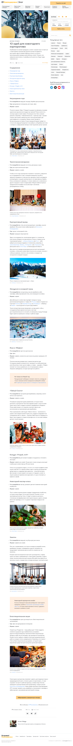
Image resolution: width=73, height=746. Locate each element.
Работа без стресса (17, 7)
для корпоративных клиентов (58, 61)
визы (58, 51)
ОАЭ (66, 48)
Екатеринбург (54, 77)
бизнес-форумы (55, 75)
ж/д (62, 75)
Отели (17, 736)
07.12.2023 (44, 41)
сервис (67, 53)
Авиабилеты (22, 736)
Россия (59, 43)
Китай (61, 48)
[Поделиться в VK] (27, 713)
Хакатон (12, 91)
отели (52, 72)
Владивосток (65, 69)
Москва (64, 43)
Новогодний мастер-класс (17, 88)
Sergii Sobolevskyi (15, 215)
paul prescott (14, 591)
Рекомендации (63, 67)
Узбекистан (67, 56)
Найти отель (61, 29)
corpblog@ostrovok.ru (67, 740)
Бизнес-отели (38, 7)
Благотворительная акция (17, 93)
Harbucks (13, 448)
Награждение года (15, 71)
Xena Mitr (14, 672)
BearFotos (14, 341)
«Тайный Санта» (14, 83)
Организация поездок (5, 7)
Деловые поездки (15, 41)
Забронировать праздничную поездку (29, 697)
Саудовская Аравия (55, 69)
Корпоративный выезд (16, 76)
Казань (61, 64)
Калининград (54, 67)
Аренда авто (36, 736)
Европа (58, 59)
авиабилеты (64, 45)
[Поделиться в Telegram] (31, 713)
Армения (53, 56)
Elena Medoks (14, 531)
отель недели (54, 48)
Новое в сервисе (54, 7)
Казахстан (60, 56)
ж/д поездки (54, 64)
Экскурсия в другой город (17, 78)
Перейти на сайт (61, 3)
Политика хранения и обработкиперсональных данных (8, 741)
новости (53, 43)
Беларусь (64, 59)
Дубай (52, 59)
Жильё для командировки (57, 53)
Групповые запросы (44, 736)
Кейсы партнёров (65, 7)
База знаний (53, 736)
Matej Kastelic (14, 155)
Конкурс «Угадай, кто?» (16, 86)
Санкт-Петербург (55, 45)
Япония (53, 51)
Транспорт (47, 7)
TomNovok (14, 282)
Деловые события (27, 7)
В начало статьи (17, 709)
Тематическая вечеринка (17, 73)
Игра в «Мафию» (14, 81)
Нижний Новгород (60, 72)
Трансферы (29, 736)
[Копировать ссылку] (35, 713)
